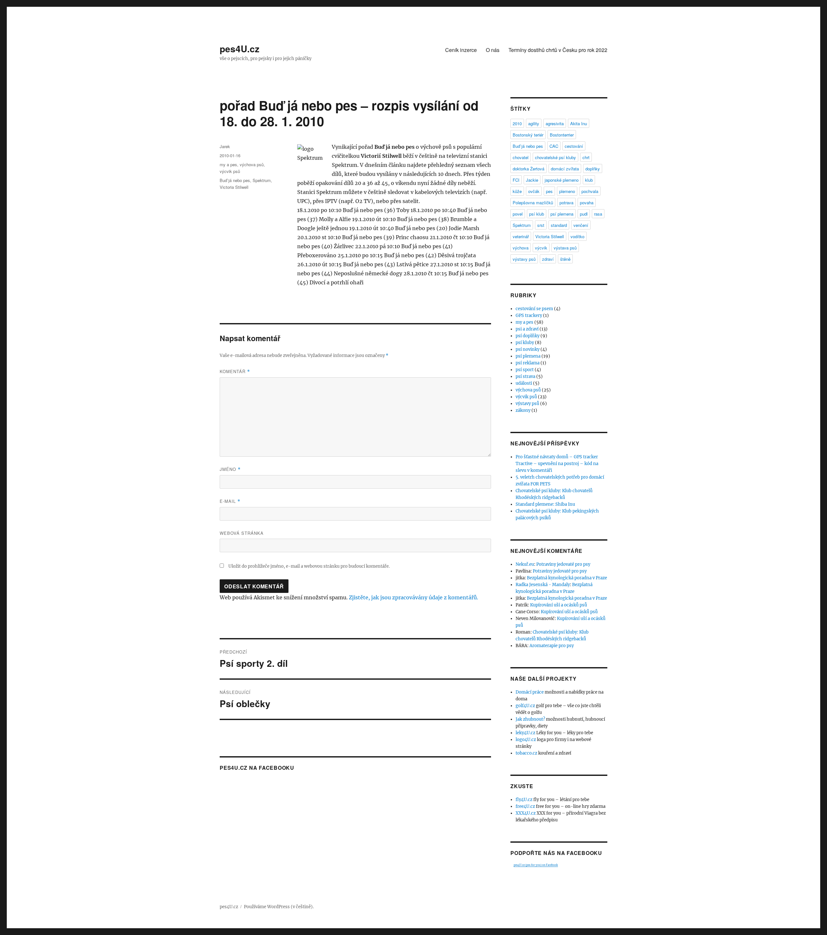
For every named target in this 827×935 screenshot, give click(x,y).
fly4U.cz (524, 799)
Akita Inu (578, 123)
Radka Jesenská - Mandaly (543, 584)
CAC (554, 146)
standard (559, 225)
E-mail (230, 501)
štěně (565, 259)
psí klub (536, 214)
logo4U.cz (526, 739)
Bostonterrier (562, 135)
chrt (586, 157)
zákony (523, 410)
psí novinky (527, 349)
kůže (517, 191)
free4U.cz (525, 806)
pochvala (589, 191)
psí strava (525, 376)
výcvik (541, 248)
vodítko (577, 236)
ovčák (533, 191)
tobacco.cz (526, 753)
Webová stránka (242, 533)
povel (518, 214)
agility (533, 123)
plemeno (567, 191)
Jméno (230, 469)
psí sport (525, 369)
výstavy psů (524, 259)
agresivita (555, 123)
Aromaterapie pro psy (551, 645)
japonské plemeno (562, 180)
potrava (566, 202)
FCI (516, 180)
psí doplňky (527, 336)
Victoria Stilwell (234, 187)
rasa (598, 214)
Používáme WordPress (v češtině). (279, 907)
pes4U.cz (239, 48)
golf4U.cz (525, 705)
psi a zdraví (527, 329)
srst (540, 225)
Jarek (225, 146)
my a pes (228, 164)
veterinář (521, 236)
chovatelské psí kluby (555, 157)
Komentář (235, 371)
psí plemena (561, 214)
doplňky (592, 169)
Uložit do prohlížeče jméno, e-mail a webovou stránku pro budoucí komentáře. (309, 566)
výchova (521, 248)
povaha (586, 202)
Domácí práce (530, 692)
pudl (584, 214)
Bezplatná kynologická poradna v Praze (567, 578)
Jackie (532, 180)
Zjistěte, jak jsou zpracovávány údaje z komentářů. (413, 597)
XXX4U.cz (526, 813)
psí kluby (525, 342)
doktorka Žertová (528, 169)
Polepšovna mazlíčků (533, 202)
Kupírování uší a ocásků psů (558, 605)
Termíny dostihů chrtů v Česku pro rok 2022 (557, 50)
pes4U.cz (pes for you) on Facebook (536, 865)
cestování (574, 146)
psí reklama (527, 363)
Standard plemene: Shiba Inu (545, 504)
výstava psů (565, 248)
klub (589, 180)
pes (549, 191)
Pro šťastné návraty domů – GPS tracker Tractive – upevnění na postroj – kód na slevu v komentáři (557, 463)
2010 (517, 123)
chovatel (521, 157)
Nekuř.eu (525, 564)
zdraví (548, 259)
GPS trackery (529, 315)
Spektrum (262, 180)
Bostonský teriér (528, 135)
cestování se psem (534, 308)
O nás (492, 50)
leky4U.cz (525, 733)
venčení (580, 225)
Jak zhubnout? (530, 719)
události (524, 383)
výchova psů (252, 164)
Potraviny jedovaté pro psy (563, 564)
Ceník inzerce (461, 50)
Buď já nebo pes (235, 180)
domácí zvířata (565, 169)
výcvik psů (230, 171)
